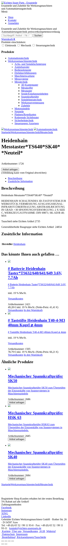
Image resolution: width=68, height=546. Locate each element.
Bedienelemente (23, 70)
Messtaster (26, 90)
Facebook (6, 507)
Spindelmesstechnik (31, 99)
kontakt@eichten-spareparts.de (25, 528)
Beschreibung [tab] (15, 178)
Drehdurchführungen (25, 73)
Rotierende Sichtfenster (27, 117)
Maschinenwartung (24, 76)
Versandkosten (15, 298)
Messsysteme (21, 78)
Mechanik (26, 45)
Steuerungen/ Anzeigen (27, 123)
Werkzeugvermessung (32, 102)
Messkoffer (27, 87)
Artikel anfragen (10, 169)
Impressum (22, 534)
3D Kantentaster (29, 84)
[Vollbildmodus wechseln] (6, 541)
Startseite (6, 132)
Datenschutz (8, 534)
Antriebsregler (22, 67)
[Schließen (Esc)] (12, 541)
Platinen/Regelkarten (25, 114)
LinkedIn (6, 516)
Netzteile (19, 111)
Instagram (6, 510)
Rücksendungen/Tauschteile (31, 537)
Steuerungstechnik (45, 45)
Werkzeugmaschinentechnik (22, 61)
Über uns (16, 531)
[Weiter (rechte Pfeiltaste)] (6, 544)
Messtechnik (21, 81)
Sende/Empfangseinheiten (34, 93)
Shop (10, 17)
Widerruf (51, 531)
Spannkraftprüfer (30, 96)
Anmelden (13, 23)
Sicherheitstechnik (24, 120)
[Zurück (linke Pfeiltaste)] (2, 544)
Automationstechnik (18, 58)
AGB (42, 531)
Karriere (6, 531)
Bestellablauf (8, 537)
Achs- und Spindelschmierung (30, 64)
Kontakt (12, 20)
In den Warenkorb (33, 310)
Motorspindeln (22, 108)
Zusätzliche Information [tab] (20, 181)
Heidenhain (19, 244)
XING (4, 513)
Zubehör (25, 105)
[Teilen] (9, 541)
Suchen (38, 35)
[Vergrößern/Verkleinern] (2, 541)
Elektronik (10, 45)
